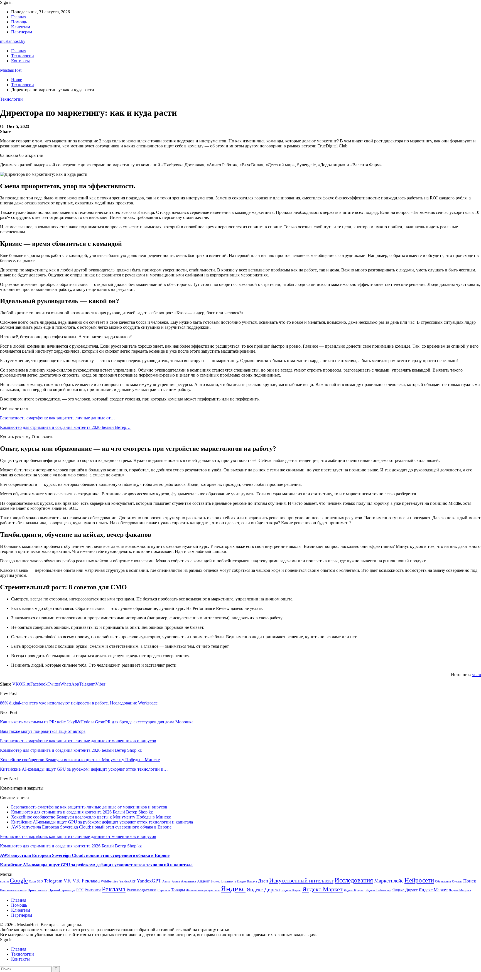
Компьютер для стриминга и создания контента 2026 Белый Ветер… (65, 427)
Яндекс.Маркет (322, 889)
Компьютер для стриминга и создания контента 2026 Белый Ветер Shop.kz (82, 812)
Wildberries (109, 881)
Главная (18, 16)
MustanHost (10, 70)
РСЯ (80, 890)
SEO (40, 881)
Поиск (469, 881)
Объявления (443, 881)
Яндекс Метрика (460, 890)
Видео (241, 881)
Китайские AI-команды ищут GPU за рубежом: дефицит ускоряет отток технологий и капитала (102, 822)
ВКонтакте (228, 881)
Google (19, 880)
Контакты (20, 60)
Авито (166, 881)
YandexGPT (149, 881)
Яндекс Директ (405, 890)
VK (67, 881)
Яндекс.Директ (263, 889)
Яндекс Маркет (433, 889)
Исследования (354, 880)
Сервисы (164, 890)
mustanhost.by (12, 41)
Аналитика (188, 881)
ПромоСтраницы (61, 890)
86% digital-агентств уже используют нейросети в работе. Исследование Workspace (79, 703)
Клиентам (20, 26)
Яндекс (233, 888)
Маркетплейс (388, 881)
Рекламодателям (141, 889)
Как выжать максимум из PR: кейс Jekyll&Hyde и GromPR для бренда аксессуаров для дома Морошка (96, 721)
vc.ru (476, 674)
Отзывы (457, 881)
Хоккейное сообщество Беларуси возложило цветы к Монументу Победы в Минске (91, 817)
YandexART (127, 881)
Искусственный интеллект (301, 880)
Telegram (53, 881)
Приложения (37, 890)
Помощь (19, 21)
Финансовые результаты (203, 890)
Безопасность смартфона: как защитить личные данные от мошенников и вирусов (89, 807)
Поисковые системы (13, 890)
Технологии (22, 55)
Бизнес (215, 881)
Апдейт (203, 881)
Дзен (263, 881)
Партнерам (21, 31)
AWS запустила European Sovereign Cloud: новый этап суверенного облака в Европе (91, 827)
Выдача (252, 881)
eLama (4, 881)
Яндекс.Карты (291, 890)
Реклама (114, 889)
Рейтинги (93, 890)
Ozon (32, 881)
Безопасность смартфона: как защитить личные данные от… (57, 417)
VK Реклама (86, 881)
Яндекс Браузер (354, 890)
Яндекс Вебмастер (378, 890)
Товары (178, 889)
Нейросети (419, 880)
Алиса (176, 881)
